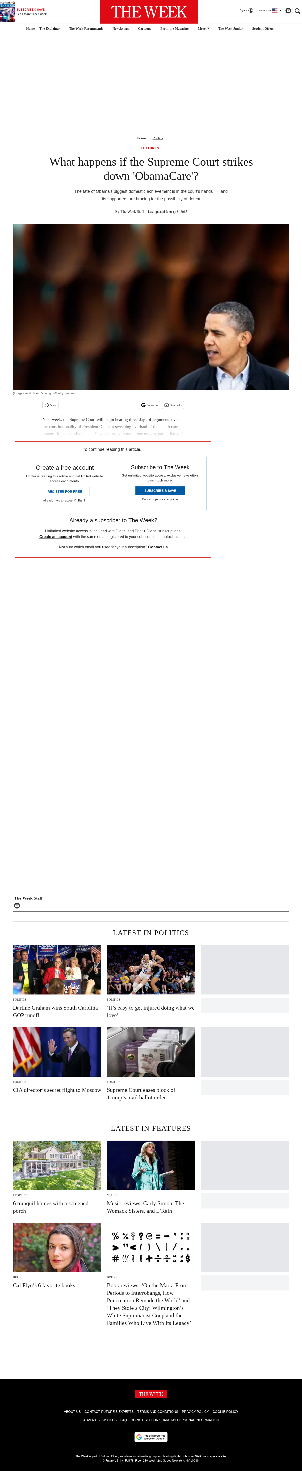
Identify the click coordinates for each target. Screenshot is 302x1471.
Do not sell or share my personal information (175, 1420)
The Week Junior (230, 28)
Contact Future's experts (109, 1411)
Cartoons (144, 28)
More (202, 28)
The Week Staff (132, 212)
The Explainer (49, 28)
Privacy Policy (195, 1411)
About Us (72, 1411)
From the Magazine (174, 28)
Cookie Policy (225, 1411)
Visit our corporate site (210, 1456)
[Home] (30, 29)
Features (150, 148)
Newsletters (121, 28)
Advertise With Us (100, 1420)
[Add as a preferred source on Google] (151, 1437)
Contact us (158, 547)
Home (141, 138)
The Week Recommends (86, 28)
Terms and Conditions (157, 1411)
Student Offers (262, 28)
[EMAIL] (18, 906)
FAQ (123, 1420)
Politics (158, 138)
